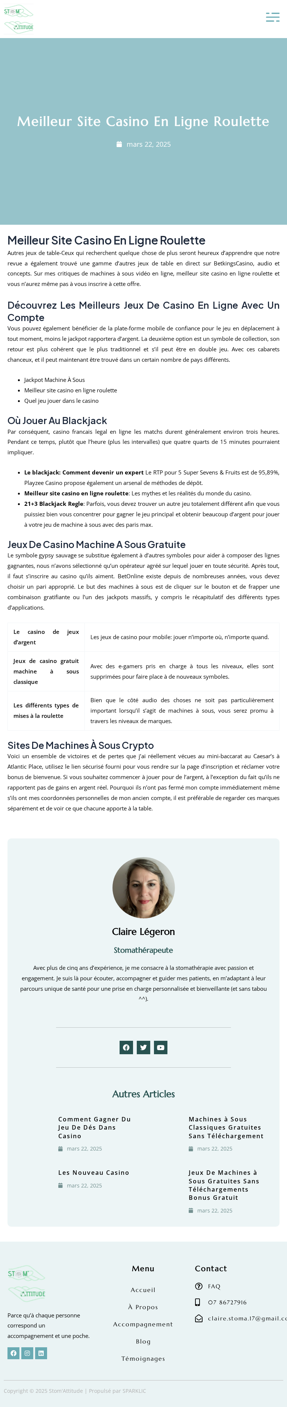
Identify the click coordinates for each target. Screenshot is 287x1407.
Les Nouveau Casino (94, 1172)
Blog (143, 1341)
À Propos (143, 1307)
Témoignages (143, 1358)
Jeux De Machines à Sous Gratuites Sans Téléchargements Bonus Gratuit (224, 1185)
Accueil (143, 1290)
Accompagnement (143, 1324)
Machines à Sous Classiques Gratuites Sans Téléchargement (226, 1127)
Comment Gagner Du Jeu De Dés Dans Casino (94, 1127)
